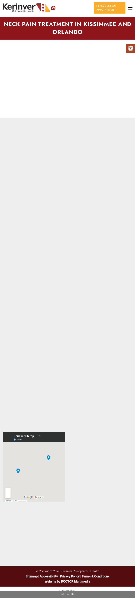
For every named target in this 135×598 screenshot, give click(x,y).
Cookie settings (67, 590)
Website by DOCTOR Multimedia (67, 581)
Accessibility (49, 576)
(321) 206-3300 (93, 502)
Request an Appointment (106, 7)
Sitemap (32, 576)
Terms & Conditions (96, 576)
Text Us (69, 594)
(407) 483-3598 (93, 471)
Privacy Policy (70, 576)
